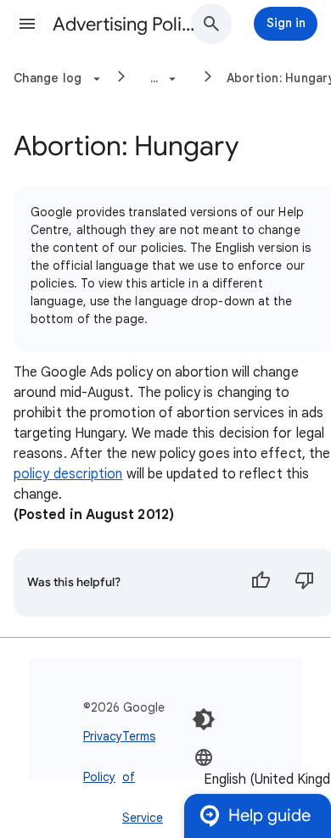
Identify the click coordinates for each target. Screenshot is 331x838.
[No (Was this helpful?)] (305, 582)
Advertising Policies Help (128, 24)
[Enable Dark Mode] (203, 719)
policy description (68, 474)
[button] (27, 23)
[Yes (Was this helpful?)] (261, 582)
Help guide (269, 815)
